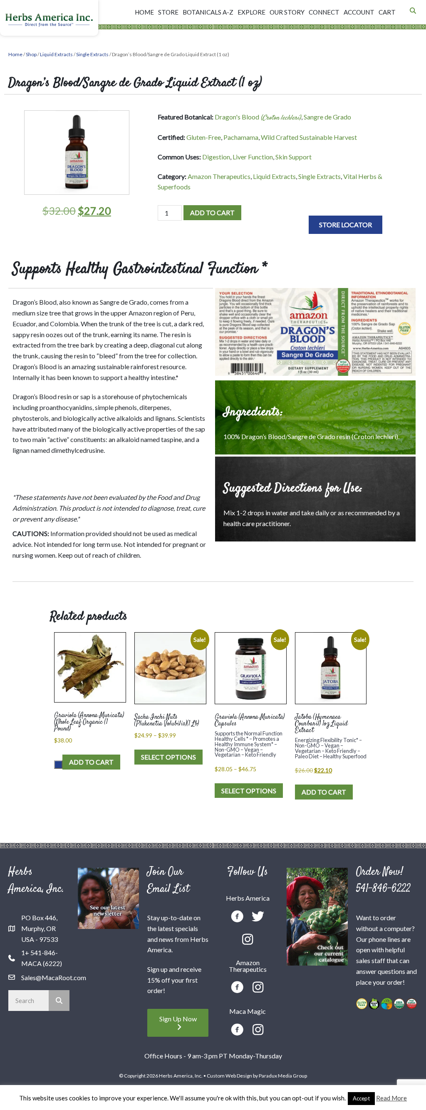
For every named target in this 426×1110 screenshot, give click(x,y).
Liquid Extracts (56, 54)
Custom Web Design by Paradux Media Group (257, 1076)
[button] (345, 225)
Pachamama (240, 137)
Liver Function (253, 157)
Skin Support (293, 157)
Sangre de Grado (327, 117)
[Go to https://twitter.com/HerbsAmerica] (258, 917)
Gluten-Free (203, 137)
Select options (168, 757)
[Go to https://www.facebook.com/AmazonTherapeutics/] (237, 988)
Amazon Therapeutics (219, 176)
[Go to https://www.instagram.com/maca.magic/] (258, 1030)
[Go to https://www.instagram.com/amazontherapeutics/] (258, 988)
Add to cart (212, 212)
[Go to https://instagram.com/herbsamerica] (247, 940)
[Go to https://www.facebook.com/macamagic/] (237, 1030)
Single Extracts (92, 54)
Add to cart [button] (91, 762)
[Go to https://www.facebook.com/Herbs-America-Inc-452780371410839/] (237, 917)
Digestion (216, 157)
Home (15, 54)
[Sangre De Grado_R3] (315, 333)
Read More (391, 1098)
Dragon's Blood (258, 117)
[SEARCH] (59, 1000)
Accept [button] (361, 1098)
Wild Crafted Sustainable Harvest (309, 137)
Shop (31, 54)
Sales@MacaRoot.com (53, 977)
